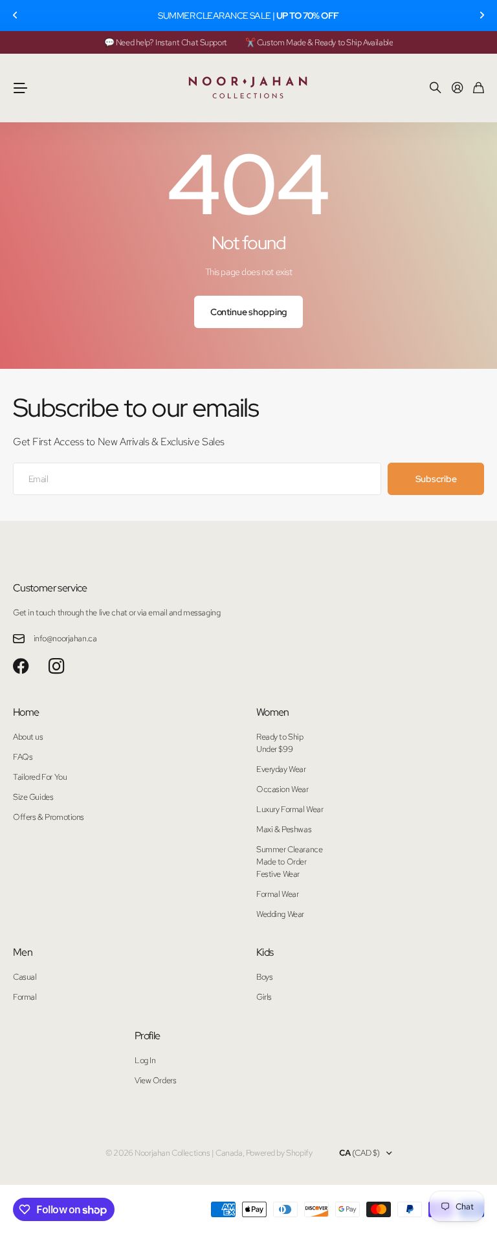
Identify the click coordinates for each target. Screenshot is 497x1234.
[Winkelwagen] (478, 88)
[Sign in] (457, 88)
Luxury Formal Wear (289, 809)
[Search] (435, 88)
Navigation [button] (20, 88)
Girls (264, 996)
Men (22, 952)
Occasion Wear (282, 789)
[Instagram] (56, 666)
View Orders (155, 1080)
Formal (24, 996)
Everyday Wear (281, 769)
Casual (24, 976)
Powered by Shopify (279, 1152)
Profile (147, 1035)
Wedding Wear (280, 914)
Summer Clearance (289, 849)
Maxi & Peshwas (283, 829)
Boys (264, 976)
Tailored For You (40, 776)
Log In (145, 1060)
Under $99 (274, 749)
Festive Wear (278, 873)
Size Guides (33, 796)
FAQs (22, 756)
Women (272, 712)
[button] (15, 15)
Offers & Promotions (48, 816)
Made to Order (281, 861)
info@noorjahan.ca (65, 638)
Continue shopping (248, 312)
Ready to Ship (280, 736)
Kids (264, 952)
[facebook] (21, 666)
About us (28, 736)
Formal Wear (277, 893)
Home (26, 712)
